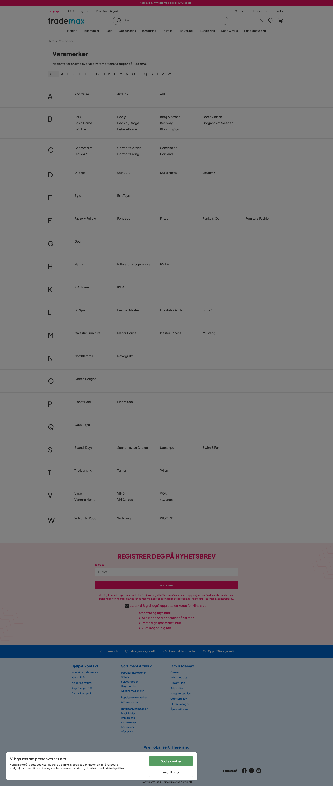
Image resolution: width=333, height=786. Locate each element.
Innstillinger (170, 772)
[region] (101, 766)
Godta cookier (171, 761)
